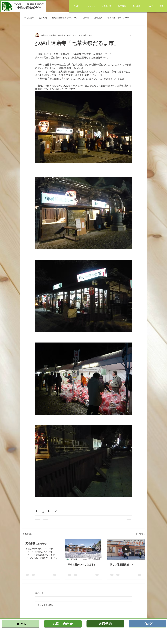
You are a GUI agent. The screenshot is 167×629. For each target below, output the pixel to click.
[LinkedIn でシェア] (49, 511)
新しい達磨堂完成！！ (122, 564)
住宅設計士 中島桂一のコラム (65, 18)
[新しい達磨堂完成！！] (126, 549)
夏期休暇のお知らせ (36, 543)
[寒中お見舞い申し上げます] (83, 549)
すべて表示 (140, 534)
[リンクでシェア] (55, 511)
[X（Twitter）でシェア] (43, 511)
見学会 (86, 18)
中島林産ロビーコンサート (119, 18)
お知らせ (43, 18)
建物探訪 (98, 18)
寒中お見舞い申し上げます (82, 564)
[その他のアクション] (130, 35)
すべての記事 (28, 18)
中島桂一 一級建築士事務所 (29, 4)
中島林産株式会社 (29, 7)
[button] (141, 18)
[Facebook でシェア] (36, 511)
